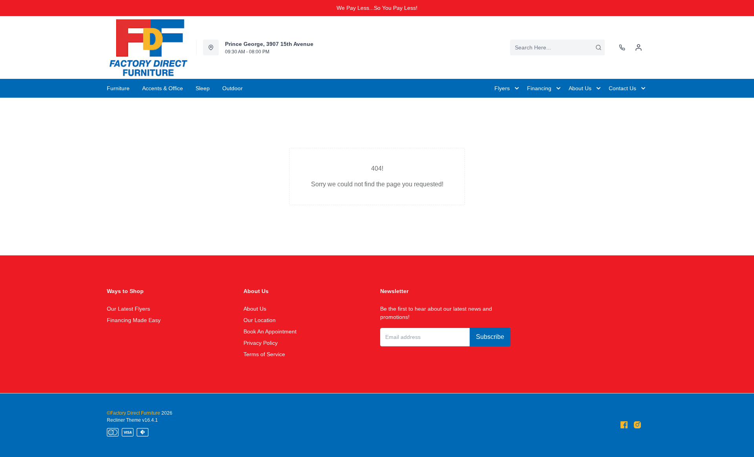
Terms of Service (264, 354)
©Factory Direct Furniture (133, 413)
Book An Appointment (269, 331)
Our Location (259, 320)
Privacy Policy (260, 343)
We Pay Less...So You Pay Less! (377, 8)
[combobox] (557, 47)
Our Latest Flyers (128, 309)
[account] (638, 47)
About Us (254, 309)
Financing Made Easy (134, 320)
